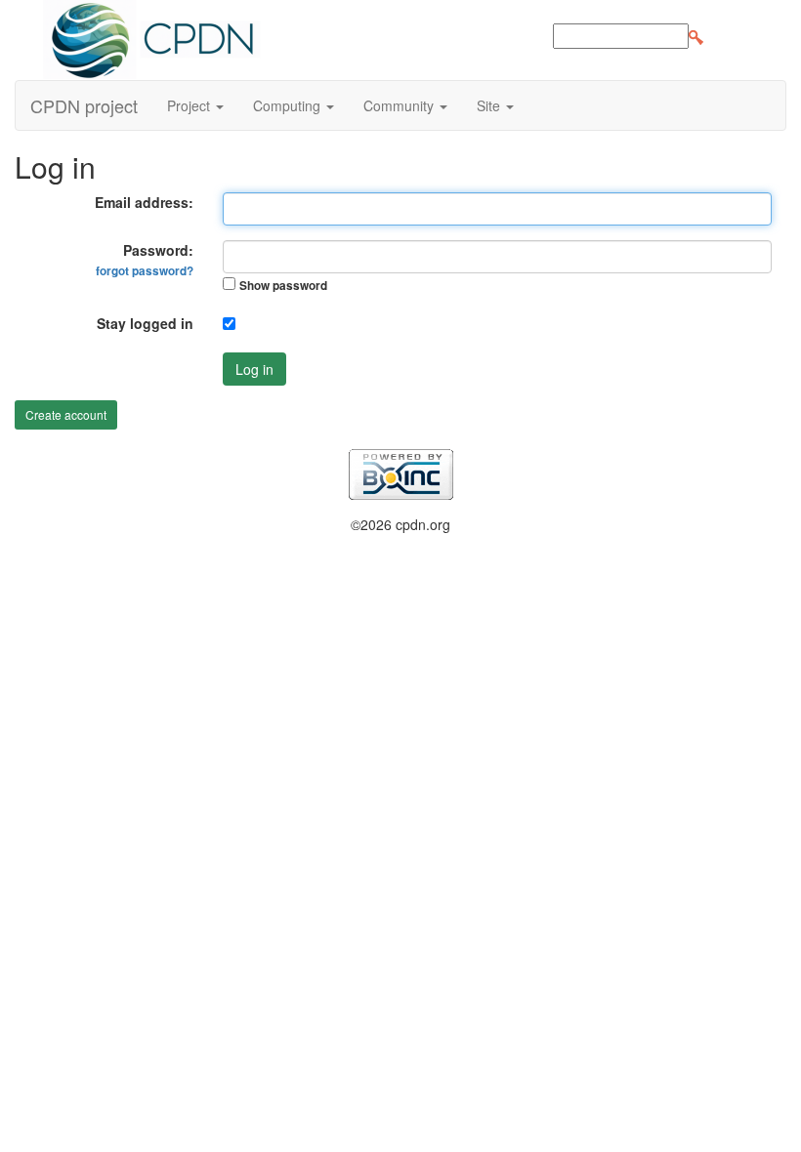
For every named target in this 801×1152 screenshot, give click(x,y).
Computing (288, 105)
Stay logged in (145, 323)
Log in (254, 369)
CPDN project (84, 105)
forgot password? (144, 271)
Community (400, 105)
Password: (144, 259)
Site (490, 105)
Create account (65, 414)
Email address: (144, 202)
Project (190, 105)
